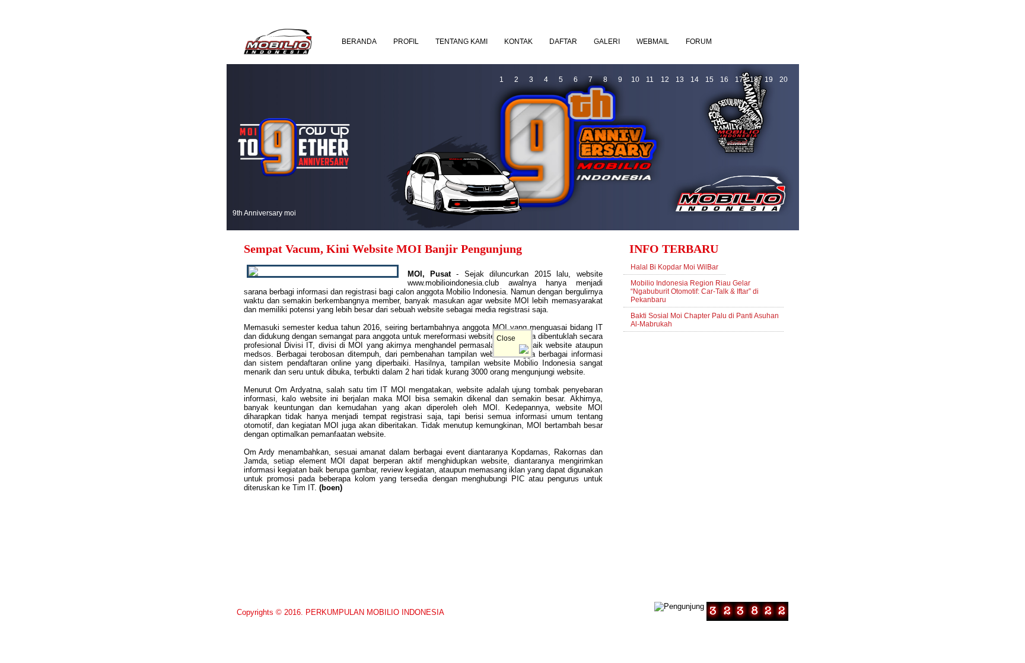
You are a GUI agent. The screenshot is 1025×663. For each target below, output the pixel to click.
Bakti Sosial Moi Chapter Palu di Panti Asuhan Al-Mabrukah (705, 320)
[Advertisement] (705, 462)
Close (507, 338)
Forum (699, 41)
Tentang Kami (461, 41)
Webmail (652, 41)
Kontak (518, 41)
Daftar (563, 41)
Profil (406, 41)
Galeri (607, 41)
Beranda (359, 41)
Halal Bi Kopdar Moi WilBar (674, 267)
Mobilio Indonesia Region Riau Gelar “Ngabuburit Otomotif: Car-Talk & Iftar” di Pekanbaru (695, 291)
